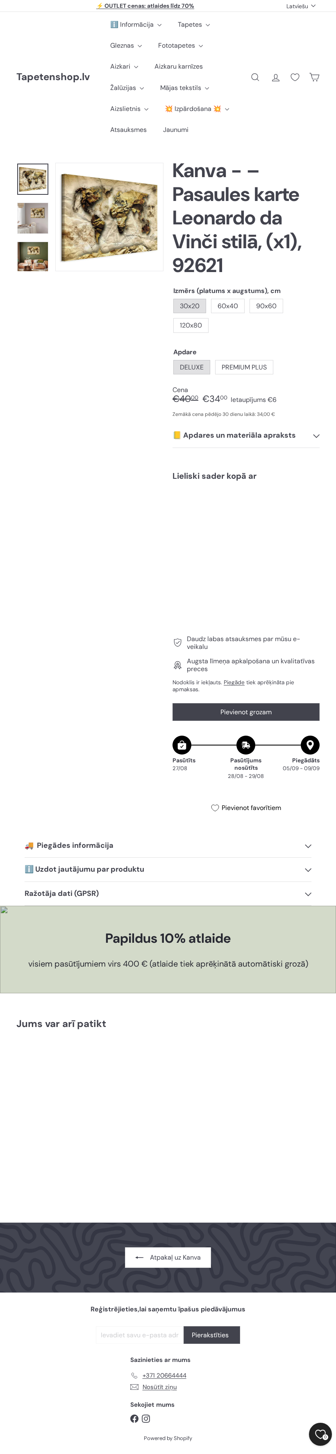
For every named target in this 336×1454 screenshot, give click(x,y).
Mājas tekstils (181, 87)
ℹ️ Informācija (132, 24)
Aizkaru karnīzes (178, 66)
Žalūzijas (124, 87)
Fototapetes (177, 45)
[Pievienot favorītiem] (308, 504)
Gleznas (123, 45)
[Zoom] (109, 217)
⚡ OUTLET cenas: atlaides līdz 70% (145, 5)
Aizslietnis (126, 108)
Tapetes (191, 24)
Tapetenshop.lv (53, 77)
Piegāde (234, 682)
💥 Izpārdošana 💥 (194, 108)
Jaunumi (175, 129)
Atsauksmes (128, 129)
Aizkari (121, 66)
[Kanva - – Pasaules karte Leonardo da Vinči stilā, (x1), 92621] (246, 525)
